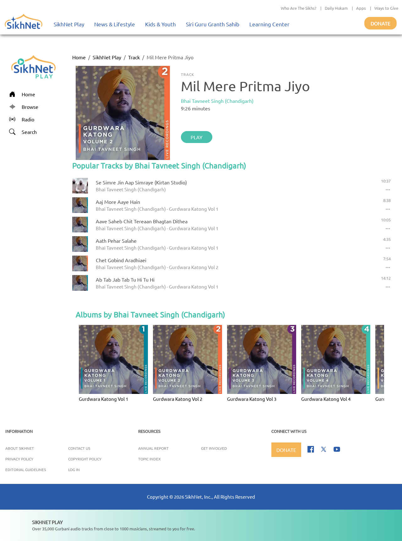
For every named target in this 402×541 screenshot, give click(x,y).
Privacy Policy (19, 458)
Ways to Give (386, 8)
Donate (380, 23)
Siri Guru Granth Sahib (212, 24)
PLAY (197, 137)
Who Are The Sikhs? (298, 8)
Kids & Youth (160, 24)
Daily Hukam (336, 8)
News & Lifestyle (114, 24)
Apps (361, 8)
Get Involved (214, 448)
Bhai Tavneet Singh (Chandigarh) (217, 101)
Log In (74, 469)
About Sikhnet (19, 448)
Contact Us (79, 448)
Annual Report (153, 448)
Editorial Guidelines (25, 469)
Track (134, 57)
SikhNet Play (69, 24)
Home (79, 57)
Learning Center (269, 24)
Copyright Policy (84, 458)
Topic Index (149, 458)
